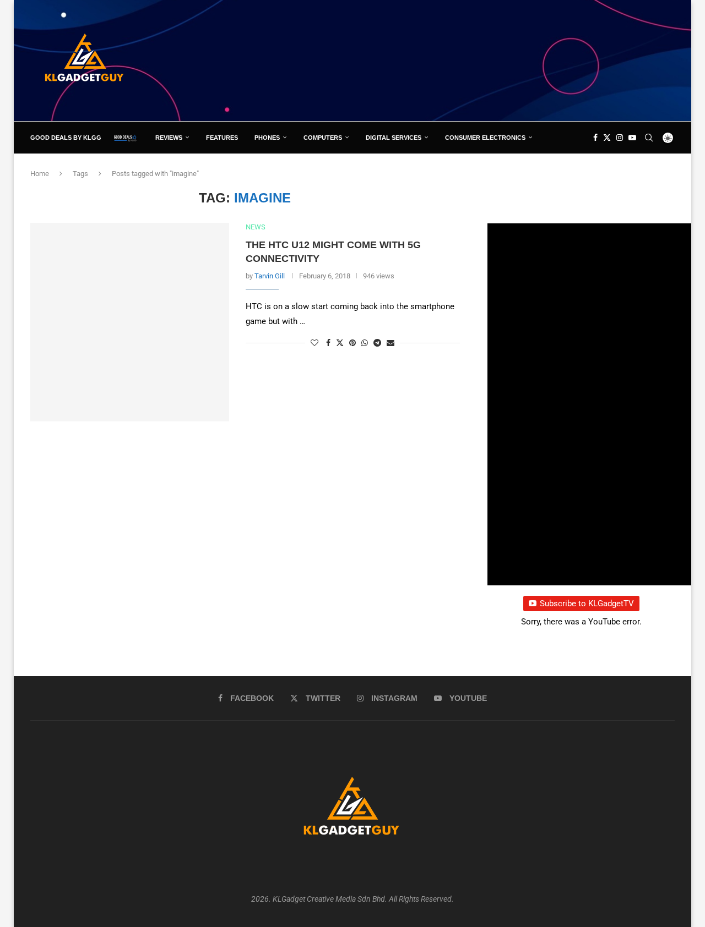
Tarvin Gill (269, 276)
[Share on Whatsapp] (364, 342)
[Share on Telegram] (377, 342)
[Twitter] (607, 137)
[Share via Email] (390, 342)
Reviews (168, 137)
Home (39, 173)
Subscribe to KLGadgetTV (587, 603)
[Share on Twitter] (340, 342)
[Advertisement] (474, 60)
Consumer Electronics (485, 137)
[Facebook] (595, 137)
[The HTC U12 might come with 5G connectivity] (129, 322)
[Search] (648, 137)
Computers (322, 137)
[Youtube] (632, 137)
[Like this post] (314, 342)
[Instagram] (619, 137)
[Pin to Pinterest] (352, 342)
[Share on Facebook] (328, 342)
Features (222, 137)
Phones (267, 137)
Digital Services (393, 137)
